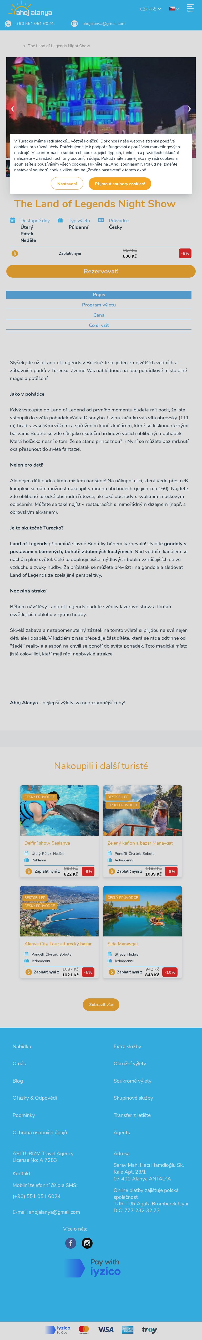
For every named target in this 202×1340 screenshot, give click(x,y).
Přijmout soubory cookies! (120, 184)
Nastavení (67, 184)
